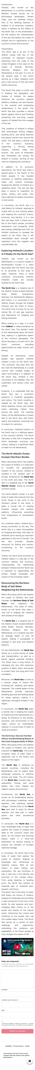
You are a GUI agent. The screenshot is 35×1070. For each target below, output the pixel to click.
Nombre (5, 989)
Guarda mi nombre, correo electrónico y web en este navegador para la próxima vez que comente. (18, 1024)
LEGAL (27, 1046)
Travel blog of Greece (11, 1053)
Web (3, 1010)
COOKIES (8, 1046)
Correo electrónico (10, 1000)
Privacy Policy (18, 1046)
